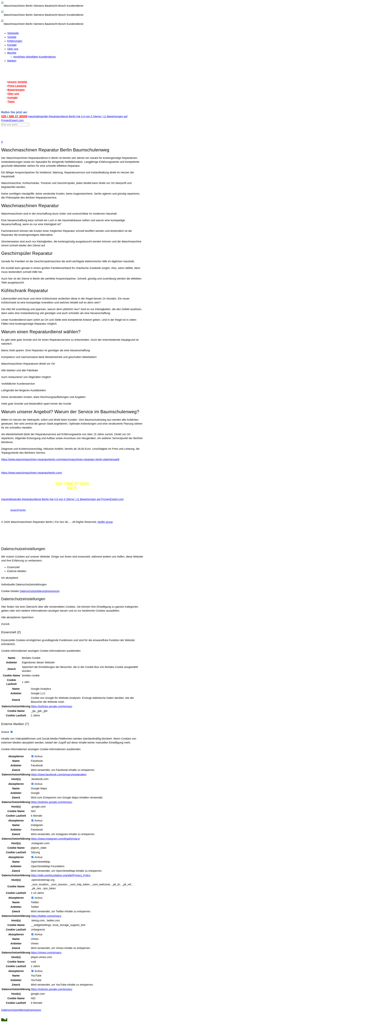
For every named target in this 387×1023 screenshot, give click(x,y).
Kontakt (12, 97)
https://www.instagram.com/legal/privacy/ (55, 838)
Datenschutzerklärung (33, 591)
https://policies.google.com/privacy (51, 706)
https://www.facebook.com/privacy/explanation (58, 774)
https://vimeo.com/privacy (46, 952)
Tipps (11, 101)
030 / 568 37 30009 (14, 116)
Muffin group (105, 521)
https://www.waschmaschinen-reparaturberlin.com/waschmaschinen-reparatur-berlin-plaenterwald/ (60, 459)
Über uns (13, 93)
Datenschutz (8, 514)
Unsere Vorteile (17, 81)
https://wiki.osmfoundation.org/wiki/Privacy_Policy (61, 875)
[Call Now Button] (4, 1019)
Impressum (8, 518)
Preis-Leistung (16, 85)
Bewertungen (16, 89)
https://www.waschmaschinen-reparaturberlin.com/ (31, 472)
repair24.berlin (18, 510)
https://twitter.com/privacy (46, 915)
